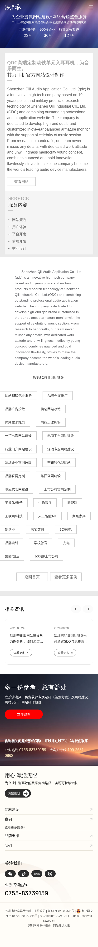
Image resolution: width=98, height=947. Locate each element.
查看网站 (21, 182)
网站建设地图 (61, 925)
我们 (8, 845)
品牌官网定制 (15, 476)
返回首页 (32, 577)
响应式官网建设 (16, 489)
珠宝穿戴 (37, 529)
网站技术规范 (15, 422)
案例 (8, 819)
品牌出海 (12, 836)
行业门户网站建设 (18, 449)
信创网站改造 (51, 409)
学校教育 (40, 543)
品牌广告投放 (15, 409)
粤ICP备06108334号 (61, 911)
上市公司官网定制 (57, 489)
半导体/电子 (14, 503)
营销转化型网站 (59, 462)
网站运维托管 (51, 422)
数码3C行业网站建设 (48, 378)
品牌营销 (11, 543)
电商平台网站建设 (60, 436)
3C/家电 (66, 529)
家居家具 (79, 516)
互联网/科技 (14, 516)
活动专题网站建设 (60, 449)
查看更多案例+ (15, 827)
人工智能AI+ (47, 516)
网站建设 (12, 809)
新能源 (72, 503)
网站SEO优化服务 (18, 395)
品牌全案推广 (58, 395)
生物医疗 (45, 503)
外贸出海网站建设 (18, 436)
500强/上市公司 (46, 556)
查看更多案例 (65, 577)
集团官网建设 (51, 476)
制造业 (10, 529)
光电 (66, 543)
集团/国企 (12, 556)
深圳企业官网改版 (18, 462)
